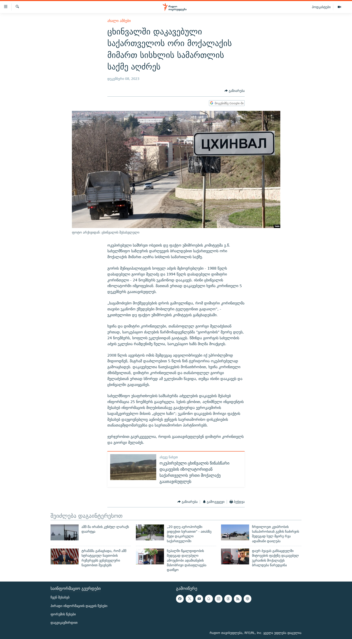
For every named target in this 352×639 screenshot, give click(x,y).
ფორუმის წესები (63, 614)
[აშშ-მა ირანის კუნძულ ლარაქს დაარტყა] (65, 532)
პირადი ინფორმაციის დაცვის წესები (79, 605)
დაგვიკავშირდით (64, 622)
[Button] (234, 91)
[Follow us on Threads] (228, 599)
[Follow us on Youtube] (199, 599)
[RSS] (238, 599)
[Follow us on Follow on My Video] (209, 599)
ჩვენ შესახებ (60, 597)
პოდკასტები (321, 7)
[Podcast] (247, 599)
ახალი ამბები (119, 21)
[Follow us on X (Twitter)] (189, 599)
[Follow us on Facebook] (180, 599)
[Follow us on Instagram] (218, 599)
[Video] (339, 7)
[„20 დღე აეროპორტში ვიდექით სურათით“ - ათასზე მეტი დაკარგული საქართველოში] (150, 532)
